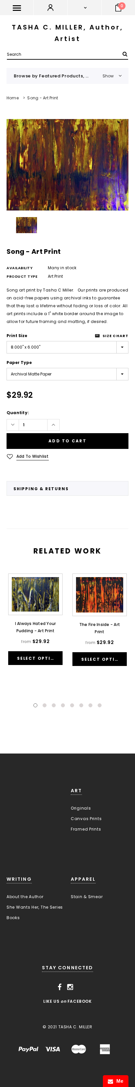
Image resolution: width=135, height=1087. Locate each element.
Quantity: (18, 412)
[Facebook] (60, 987)
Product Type (22, 276)
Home (13, 98)
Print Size (17, 335)
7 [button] (90, 705)
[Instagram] (70, 987)
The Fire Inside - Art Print (99, 628)
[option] (67, 165)
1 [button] (35, 705)
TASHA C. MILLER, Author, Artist (67, 33)
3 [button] (54, 705)
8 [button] (100, 705)
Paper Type (19, 362)
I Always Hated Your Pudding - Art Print (35, 627)
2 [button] (45, 705)
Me (118, 1081)
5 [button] (72, 705)
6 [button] (81, 705)
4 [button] (63, 705)
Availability (20, 268)
